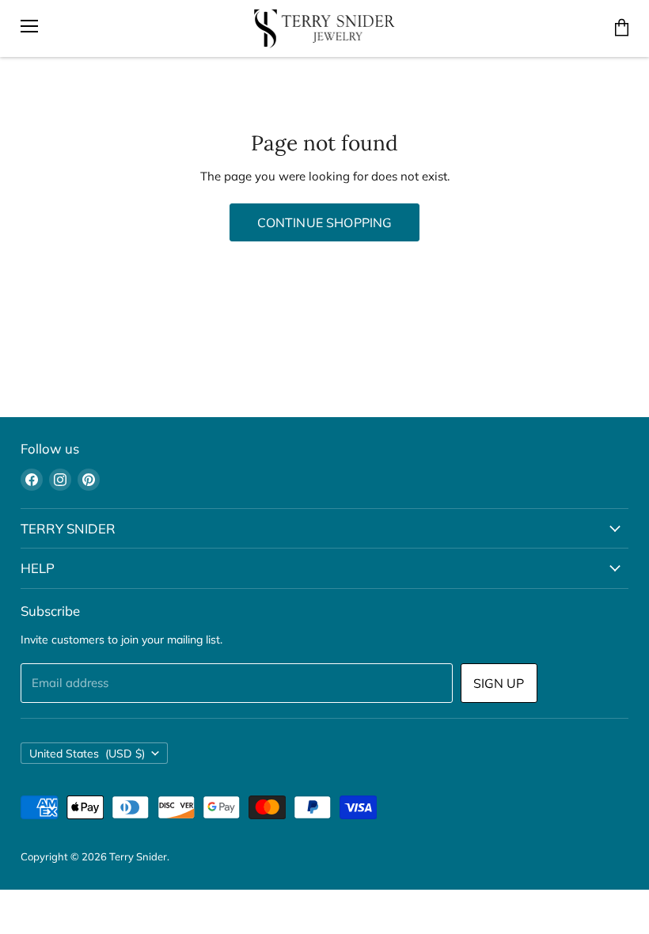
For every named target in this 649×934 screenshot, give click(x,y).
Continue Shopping (325, 222)
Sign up (499, 683)
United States (87, 753)
